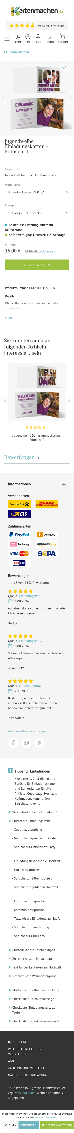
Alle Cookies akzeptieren (57, 1125)
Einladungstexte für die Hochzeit (37, 861)
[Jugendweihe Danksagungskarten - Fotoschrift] (37, 392)
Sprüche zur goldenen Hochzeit (36, 887)
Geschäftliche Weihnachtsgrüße (34, 976)
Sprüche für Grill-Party (29, 936)
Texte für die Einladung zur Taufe (37, 918)
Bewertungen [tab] (20, 457)
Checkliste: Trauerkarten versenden (36, 1021)
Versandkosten (25, 1093)
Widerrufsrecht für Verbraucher (25, 1051)
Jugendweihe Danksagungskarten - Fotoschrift (37, 437)
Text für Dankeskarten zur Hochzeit (36, 967)
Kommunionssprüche (29, 910)
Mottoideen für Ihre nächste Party (35, 990)
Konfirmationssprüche (29, 901)
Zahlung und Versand (26, 1068)
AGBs (12, 1061)
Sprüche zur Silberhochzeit (33, 878)
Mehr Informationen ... (47, 1117)
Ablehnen (10, 1125)
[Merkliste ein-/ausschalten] (64, 67)
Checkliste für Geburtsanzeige (33, 999)
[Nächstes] (71, 98)
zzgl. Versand (47, 251)
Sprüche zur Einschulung (31, 927)
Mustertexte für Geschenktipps (33, 950)
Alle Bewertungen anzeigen (27, 731)
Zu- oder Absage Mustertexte (32, 958)
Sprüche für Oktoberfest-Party (34, 847)
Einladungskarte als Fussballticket (43, 596)
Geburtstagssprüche (28, 829)
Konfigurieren (28, 1125)
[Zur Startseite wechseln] (37, 11)
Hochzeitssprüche (26, 869)
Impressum (17, 1042)
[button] (9, 318)
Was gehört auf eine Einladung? (34, 812)
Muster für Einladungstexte (31, 821)
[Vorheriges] (3, 98)
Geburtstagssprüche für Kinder (35, 838)
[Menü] (7, 39)
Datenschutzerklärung (27, 1075)
